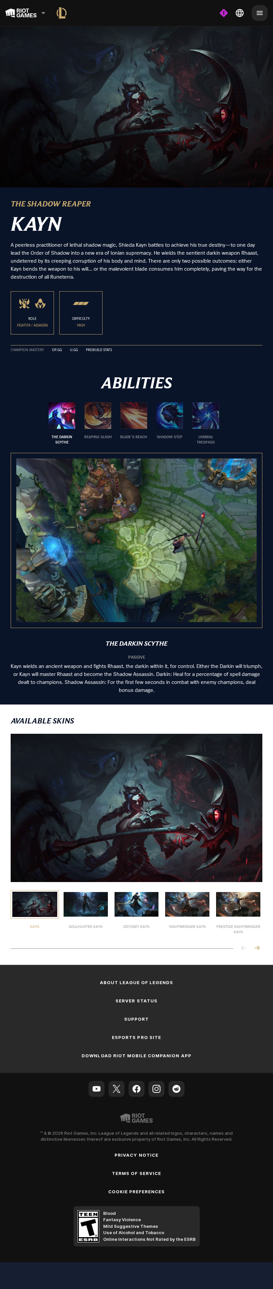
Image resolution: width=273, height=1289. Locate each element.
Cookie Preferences (136, 1191)
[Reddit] (176, 1089)
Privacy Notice (136, 1155)
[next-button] (257, 948)
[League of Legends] (61, 13)
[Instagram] (156, 1089)
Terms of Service (136, 1173)
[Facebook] (136, 1089)
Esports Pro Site (136, 1037)
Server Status (136, 1000)
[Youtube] (97, 1089)
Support (136, 1019)
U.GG (74, 350)
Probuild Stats (99, 350)
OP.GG (57, 350)
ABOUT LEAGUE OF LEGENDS (136, 982)
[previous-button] (243, 948)
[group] (134, 424)
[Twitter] (117, 1089)
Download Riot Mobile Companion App (136, 1055)
